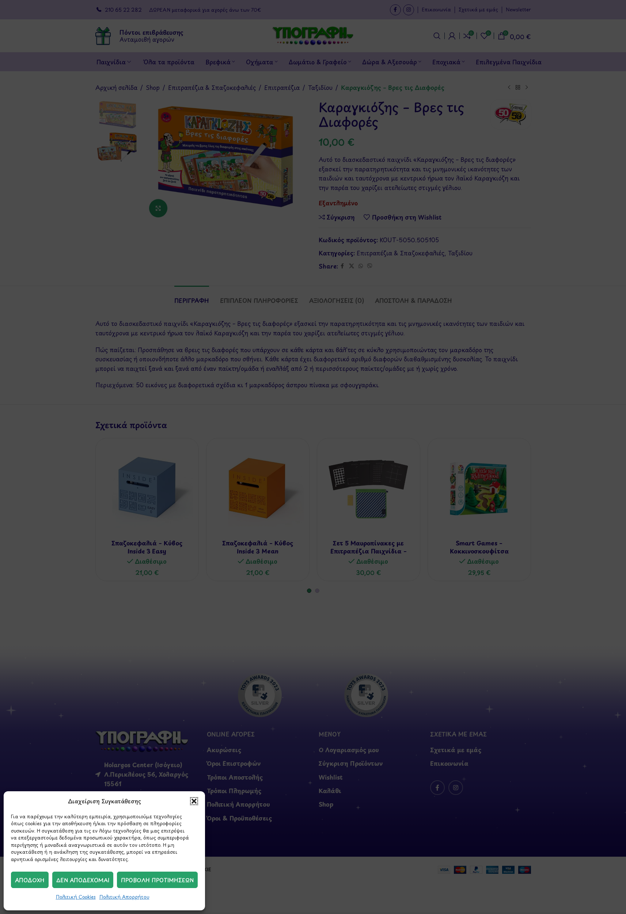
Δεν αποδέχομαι (82, 880)
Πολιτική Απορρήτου (124, 896)
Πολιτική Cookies (76, 896)
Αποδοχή (30, 880)
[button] (194, 801)
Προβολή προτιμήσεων (157, 880)
